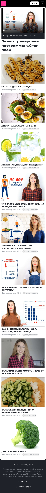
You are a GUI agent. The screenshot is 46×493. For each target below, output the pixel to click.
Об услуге (23, 481)
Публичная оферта (23, 486)
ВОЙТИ (35, 3)
